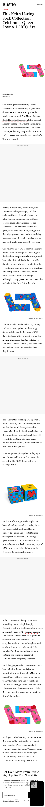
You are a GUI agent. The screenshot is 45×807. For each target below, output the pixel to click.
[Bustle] (9, 4)
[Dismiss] (41, 783)
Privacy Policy (14, 801)
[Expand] (33, 783)
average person (31, 631)
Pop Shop (15, 650)
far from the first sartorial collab (24, 688)
